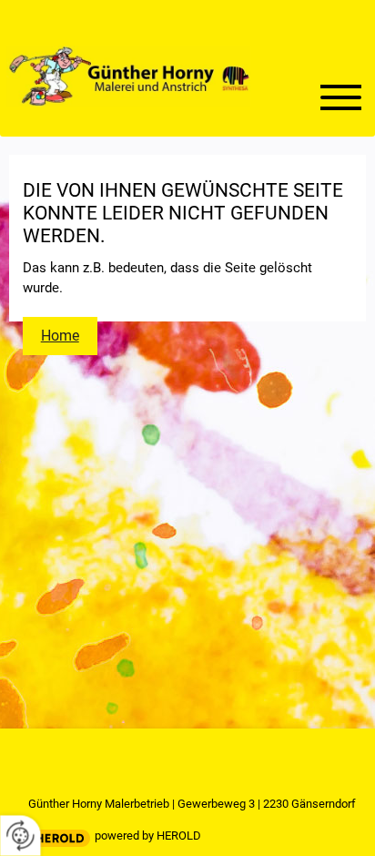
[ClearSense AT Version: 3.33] (60, 838)
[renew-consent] (20, 835)
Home (60, 335)
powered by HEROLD (148, 835)
